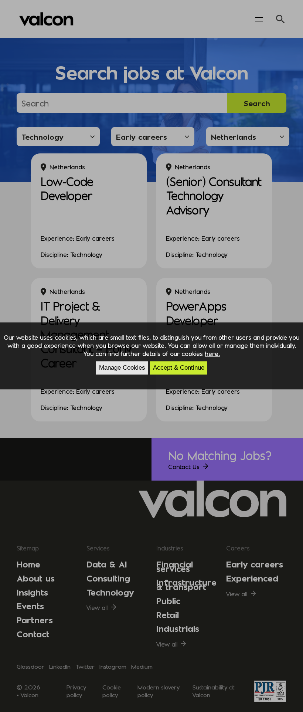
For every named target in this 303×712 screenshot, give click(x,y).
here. (212, 353)
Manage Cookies (122, 368)
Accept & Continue (178, 368)
